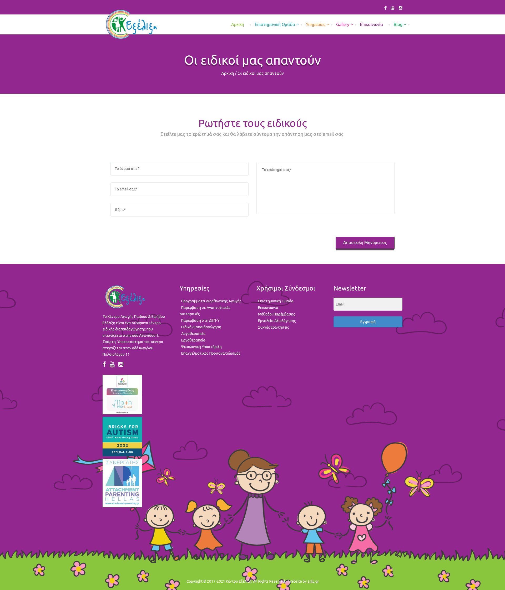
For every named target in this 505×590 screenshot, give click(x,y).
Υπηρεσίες (315, 24)
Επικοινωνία (371, 24)
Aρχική (237, 24)
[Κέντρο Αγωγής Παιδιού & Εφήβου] (131, 24)
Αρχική (227, 73)
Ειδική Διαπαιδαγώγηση (201, 327)
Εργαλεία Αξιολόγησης (277, 321)
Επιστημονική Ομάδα (275, 24)
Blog (398, 24)
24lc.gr (313, 581)
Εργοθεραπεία (193, 340)
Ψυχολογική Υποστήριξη (201, 347)
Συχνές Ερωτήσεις (273, 327)
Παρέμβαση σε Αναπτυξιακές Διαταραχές (205, 311)
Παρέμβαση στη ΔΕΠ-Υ (200, 320)
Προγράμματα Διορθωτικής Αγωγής (211, 301)
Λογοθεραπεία (193, 334)
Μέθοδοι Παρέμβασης (276, 314)
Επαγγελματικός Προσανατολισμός (210, 353)
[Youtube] (393, 8)
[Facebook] (385, 8)
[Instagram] (400, 8)
